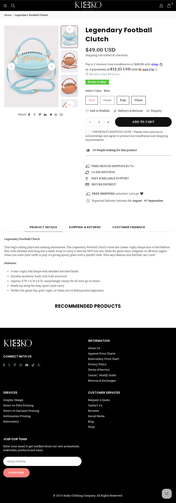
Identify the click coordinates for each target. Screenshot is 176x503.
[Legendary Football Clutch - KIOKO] (69, 37)
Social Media (96, 416)
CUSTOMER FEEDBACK (128, 227)
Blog (91, 421)
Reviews (93, 411)
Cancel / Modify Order (102, 375)
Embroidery (11, 421)
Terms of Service (99, 369)
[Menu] (5, 5)
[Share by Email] (61, 114)
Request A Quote (99, 400)
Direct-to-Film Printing (18, 405)
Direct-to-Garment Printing (21, 411)
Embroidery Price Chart (103, 359)
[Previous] (11, 66)
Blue (92, 100)
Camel (107, 100)
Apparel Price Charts (101, 353)
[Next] (51, 66)
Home (7, 15)
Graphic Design (13, 400)
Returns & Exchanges (102, 380)
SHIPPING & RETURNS (85, 227)
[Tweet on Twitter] (34, 114)
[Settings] (161, 5)
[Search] (13, 5)
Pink (123, 100)
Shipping (91, 55)
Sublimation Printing (17, 416)
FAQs (91, 427)
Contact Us (95, 405)
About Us (94, 348)
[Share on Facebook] (29, 114)
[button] (169, 5)
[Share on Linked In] (45, 114)
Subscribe (16, 472)
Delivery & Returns (130, 111)
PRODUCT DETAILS (43, 227)
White (139, 100)
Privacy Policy (97, 364)
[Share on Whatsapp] (56, 114)
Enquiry (156, 111)
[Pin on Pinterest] (40, 114)
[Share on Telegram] (50, 114)
